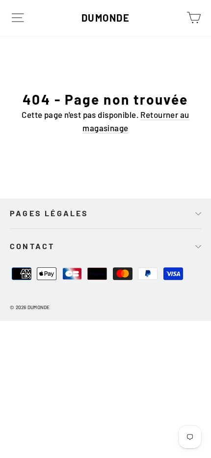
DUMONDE (105, 18)
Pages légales (49, 213)
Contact (32, 246)
